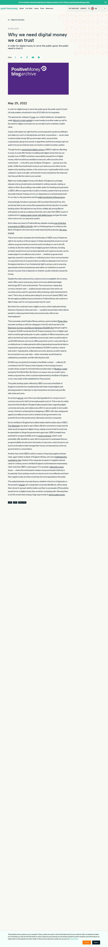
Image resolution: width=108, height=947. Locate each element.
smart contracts (44, 436)
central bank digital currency (33, 149)
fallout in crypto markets (22, 120)
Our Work (28, 8)
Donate (83, 8)
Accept (86, 942)
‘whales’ (22, 485)
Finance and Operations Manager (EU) (76, 2)
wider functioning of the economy (51, 197)
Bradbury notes (60, 369)
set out (20, 398)
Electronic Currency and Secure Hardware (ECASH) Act (31, 328)
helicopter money (57, 467)
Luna (33, 117)
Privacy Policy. (73, 939)
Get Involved (74, 8)
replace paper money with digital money (36, 215)
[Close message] (105, 2)
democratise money (57, 495)
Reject (96, 942)
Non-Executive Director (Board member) (45, 2)
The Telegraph (14, 426)
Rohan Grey (62, 321)
